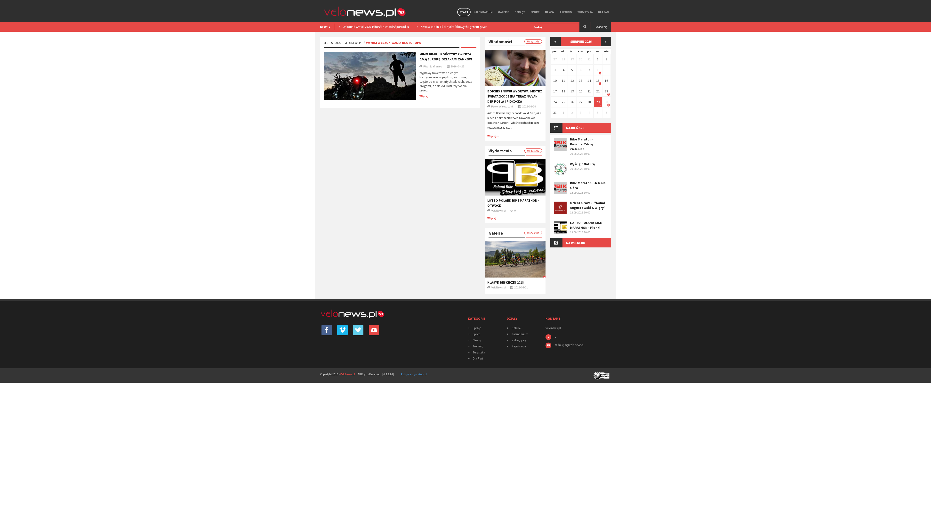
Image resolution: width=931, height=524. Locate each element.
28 (563, 59)
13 (580, 80)
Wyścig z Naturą (582, 164)
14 (589, 80)
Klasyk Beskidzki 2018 (505, 282)
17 (555, 91)
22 (598, 91)
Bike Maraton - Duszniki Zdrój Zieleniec (582, 144)
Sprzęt (520, 12)
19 (572, 91)
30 (580, 59)
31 (589, 59)
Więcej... (425, 96)
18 (563, 91)
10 (555, 80)
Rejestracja (519, 346)
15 (598, 80)
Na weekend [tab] (575, 243)
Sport (535, 12)
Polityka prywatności (414, 374)
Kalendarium (483, 12)
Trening (566, 12)
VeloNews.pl (353, 43)
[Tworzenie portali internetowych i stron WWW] (602, 374)
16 (606, 80)
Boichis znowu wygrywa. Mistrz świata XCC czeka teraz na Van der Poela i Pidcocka (514, 96)
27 (555, 59)
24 (555, 102)
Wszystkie (533, 41)
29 (572, 59)
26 (572, 102)
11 (563, 80)
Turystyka (585, 12)
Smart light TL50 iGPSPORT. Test (489, 27)
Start (463, 12)
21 (589, 91)
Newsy (549, 12)
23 (606, 91)
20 (580, 91)
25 (563, 102)
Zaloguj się (519, 340)
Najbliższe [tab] (575, 128)
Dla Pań (603, 12)
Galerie (503, 12)
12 (572, 80)
